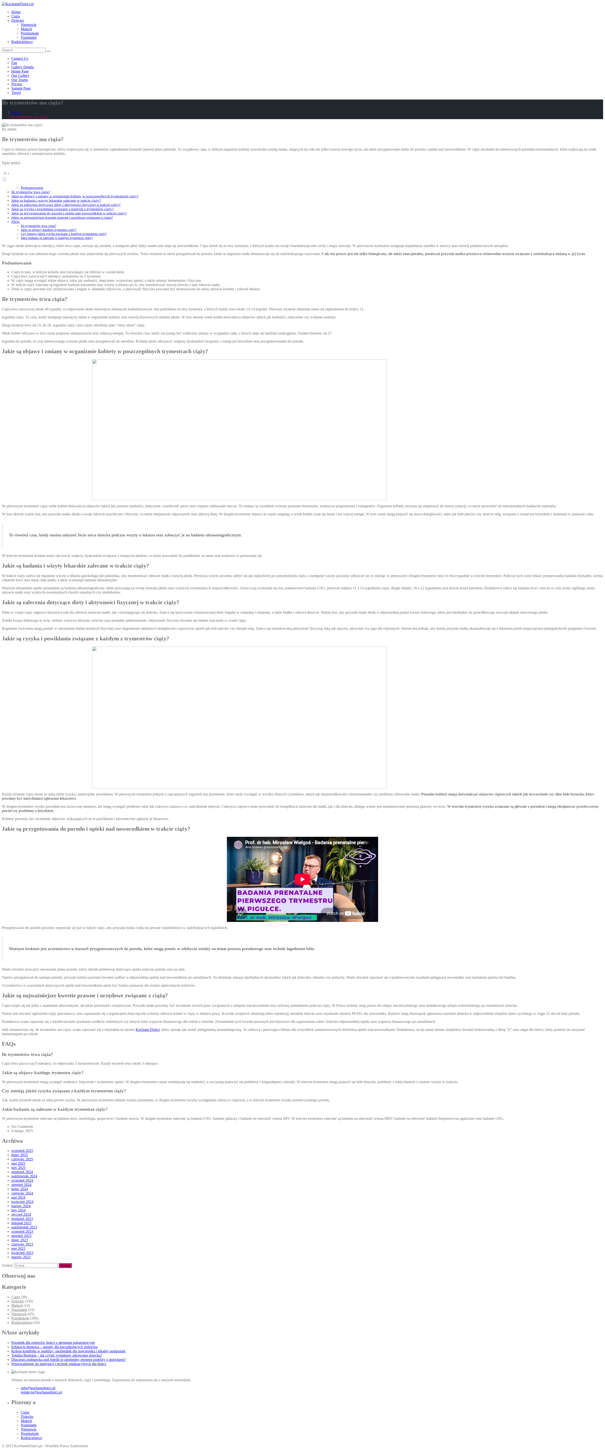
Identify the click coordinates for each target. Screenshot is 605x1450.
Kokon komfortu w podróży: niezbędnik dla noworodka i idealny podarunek (68, 1351)
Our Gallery (20, 76)
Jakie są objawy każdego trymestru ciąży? (48, 230)
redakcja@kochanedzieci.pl (41, 1392)
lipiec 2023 (19, 1240)
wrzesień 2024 (22, 1180)
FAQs (15, 222)
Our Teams (19, 80)
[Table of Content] (302, 173)
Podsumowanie (32, 188)
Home (16, 12)
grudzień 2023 (22, 1219)
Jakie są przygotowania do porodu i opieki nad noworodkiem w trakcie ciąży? (69, 213)
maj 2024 (18, 1197)
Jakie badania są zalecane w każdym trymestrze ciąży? (57, 238)
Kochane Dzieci (148, 1030)
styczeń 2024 (21, 1214)
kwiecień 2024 (22, 1202)
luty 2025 (18, 1168)
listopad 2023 (21, 1223)
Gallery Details (22, 67)
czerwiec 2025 (22, 1159)
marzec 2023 (20, 1257)
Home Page (20, 71)
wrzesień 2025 (22, 1151)
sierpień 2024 (21, 1185)
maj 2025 (18, 1163)
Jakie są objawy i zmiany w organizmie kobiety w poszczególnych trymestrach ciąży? (74, 196)
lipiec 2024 (19, 1189)
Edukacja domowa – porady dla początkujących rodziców (54, 1347)
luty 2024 (18, 1210)
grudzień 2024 (22, 1172)
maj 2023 (18, 1248)
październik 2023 (24, 1227)
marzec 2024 (20, 1206)
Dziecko (17, 20)
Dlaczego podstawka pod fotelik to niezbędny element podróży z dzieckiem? (68, 1360)
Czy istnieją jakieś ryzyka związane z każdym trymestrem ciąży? (64, 234)
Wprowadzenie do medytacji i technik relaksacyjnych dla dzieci (58, 1364)
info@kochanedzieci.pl (38, 1388)
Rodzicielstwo (22, 42)
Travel (16, 93)
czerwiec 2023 (22, 1244)
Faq (14, 63)
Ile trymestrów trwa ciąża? (30, 192)
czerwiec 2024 (22, 1193)
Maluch (26, 29)
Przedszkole (30, 33)
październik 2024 (24, 1176)
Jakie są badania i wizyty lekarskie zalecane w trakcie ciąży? (56, 200)
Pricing (16, 84)
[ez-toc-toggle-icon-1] (302, 176)
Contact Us (19, 58)
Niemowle (28, 25)
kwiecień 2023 (22, 1253)
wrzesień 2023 (22, 1231)
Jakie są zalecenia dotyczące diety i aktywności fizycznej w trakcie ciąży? (66, 205)
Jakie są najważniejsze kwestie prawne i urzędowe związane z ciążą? (62, 217)
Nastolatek (29, 37)
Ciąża (15, 16)
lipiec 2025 (19, 1155)
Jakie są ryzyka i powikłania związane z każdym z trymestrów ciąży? (62, 209)
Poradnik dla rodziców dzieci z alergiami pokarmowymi (53, 1343)
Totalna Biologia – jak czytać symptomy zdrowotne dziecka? (56, 1355)
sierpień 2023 (21, 1236)
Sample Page (21, 88)
